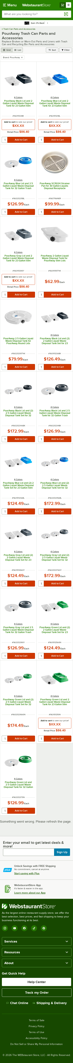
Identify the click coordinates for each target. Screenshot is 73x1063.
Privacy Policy (36, 1026)
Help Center (37, 982)
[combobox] (36, 14)
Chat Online (19, 1003)
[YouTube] (15, 928)
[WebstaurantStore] (36, 906)
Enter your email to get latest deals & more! (33, 844)
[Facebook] (24, 928)
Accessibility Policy (36, 1038)
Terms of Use (36, 1032)
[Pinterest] (44, 928)
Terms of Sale (36, 1020)
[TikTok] (34, 928)
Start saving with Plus (26, 873)
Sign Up (62, 852)
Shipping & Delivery (51, 1003)
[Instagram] (5, 928)
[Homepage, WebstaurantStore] (36, 5)
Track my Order (36, 992)
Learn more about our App (29, 892)
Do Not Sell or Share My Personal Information (36, 1044)
